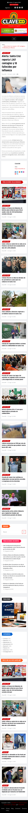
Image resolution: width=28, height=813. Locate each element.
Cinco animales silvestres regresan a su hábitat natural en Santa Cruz (13, 313)
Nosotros (24, 808)
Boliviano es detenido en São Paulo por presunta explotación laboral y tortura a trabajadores (13, 585)
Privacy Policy (8, 809)
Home (2, 808)
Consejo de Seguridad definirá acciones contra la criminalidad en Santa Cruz (14, 345)
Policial (5, 648)
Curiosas (5, 638)
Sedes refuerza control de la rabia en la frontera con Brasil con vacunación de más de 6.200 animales (14, 246)
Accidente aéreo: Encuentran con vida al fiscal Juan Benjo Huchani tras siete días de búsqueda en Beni (14, 566)
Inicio (3, 44)
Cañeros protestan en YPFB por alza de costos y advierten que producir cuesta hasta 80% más (14, 445)
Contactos (17, 808)
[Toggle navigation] (14, 38)
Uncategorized (7, 651)
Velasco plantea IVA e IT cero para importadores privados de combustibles (12, 411)
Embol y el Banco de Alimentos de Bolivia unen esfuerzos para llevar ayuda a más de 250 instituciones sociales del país (12, 211)
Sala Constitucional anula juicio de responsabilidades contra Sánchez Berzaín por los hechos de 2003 (14, 547)
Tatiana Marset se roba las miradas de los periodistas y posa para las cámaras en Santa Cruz (13, 280)
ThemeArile (21, 804)
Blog (12, 808)
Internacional (6, 644)
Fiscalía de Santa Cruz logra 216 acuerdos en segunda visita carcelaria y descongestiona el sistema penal (13, 378)
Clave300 (4, 74)
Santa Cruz (6, 650)
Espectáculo (6, 642)
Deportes (5, 640)
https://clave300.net (20, 168)
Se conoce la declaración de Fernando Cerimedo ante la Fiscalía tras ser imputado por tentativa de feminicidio (13, 790)
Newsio (14, 804)
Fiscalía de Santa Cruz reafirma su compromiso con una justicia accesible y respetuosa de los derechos (13, 479)
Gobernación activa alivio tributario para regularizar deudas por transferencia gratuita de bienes (13, 513)
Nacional (5, 646)
